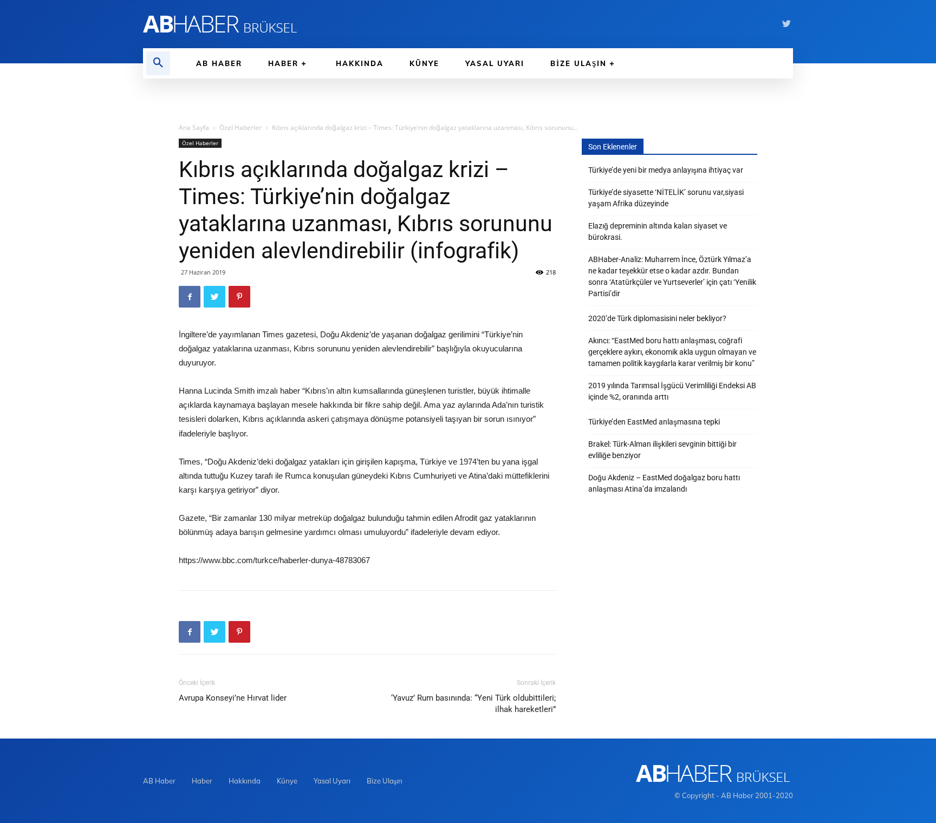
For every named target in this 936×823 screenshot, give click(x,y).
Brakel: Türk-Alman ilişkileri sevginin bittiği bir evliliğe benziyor (662, 450)
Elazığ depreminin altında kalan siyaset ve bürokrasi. (657, 231)
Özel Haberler (240, 127)
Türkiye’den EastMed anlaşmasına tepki (654, 421)
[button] (158, 63)
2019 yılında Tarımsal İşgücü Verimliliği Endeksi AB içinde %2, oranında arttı (672, 391)
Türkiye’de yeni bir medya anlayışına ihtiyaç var (665, 170)
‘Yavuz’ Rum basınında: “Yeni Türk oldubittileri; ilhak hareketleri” (473, 703)
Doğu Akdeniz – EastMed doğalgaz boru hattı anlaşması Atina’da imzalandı (664, 483)
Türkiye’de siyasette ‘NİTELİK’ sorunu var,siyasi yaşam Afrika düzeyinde (666, 198)
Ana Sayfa (194, 127)
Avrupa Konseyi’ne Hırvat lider (233, 698)
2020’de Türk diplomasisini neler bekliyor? (657, 318)
